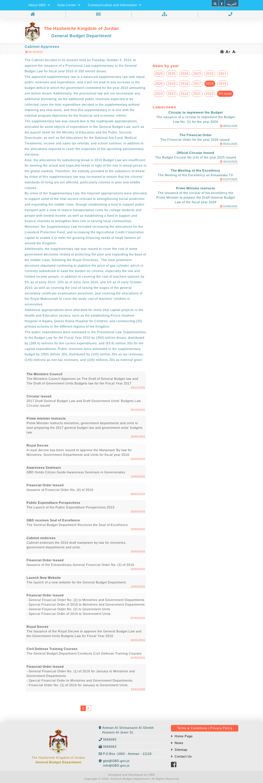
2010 (210, 93)
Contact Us (183, 756)
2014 (159, 93)
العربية (231, 4)
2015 (222, 83)
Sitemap (180, 749)
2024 (184, 73)
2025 (172, 73)
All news (225, 93)
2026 (159, 73)
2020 (159, 83)
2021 (222, 73)
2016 (210, 83)
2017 (197, 83)
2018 (184, 83)
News (178, 743)
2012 (184, 93)
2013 (172, 93)
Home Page (183, 736)
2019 (172, 83)
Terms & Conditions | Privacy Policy (204, 728)
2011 (197, 93)
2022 (210, 73)
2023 (197, 73)
